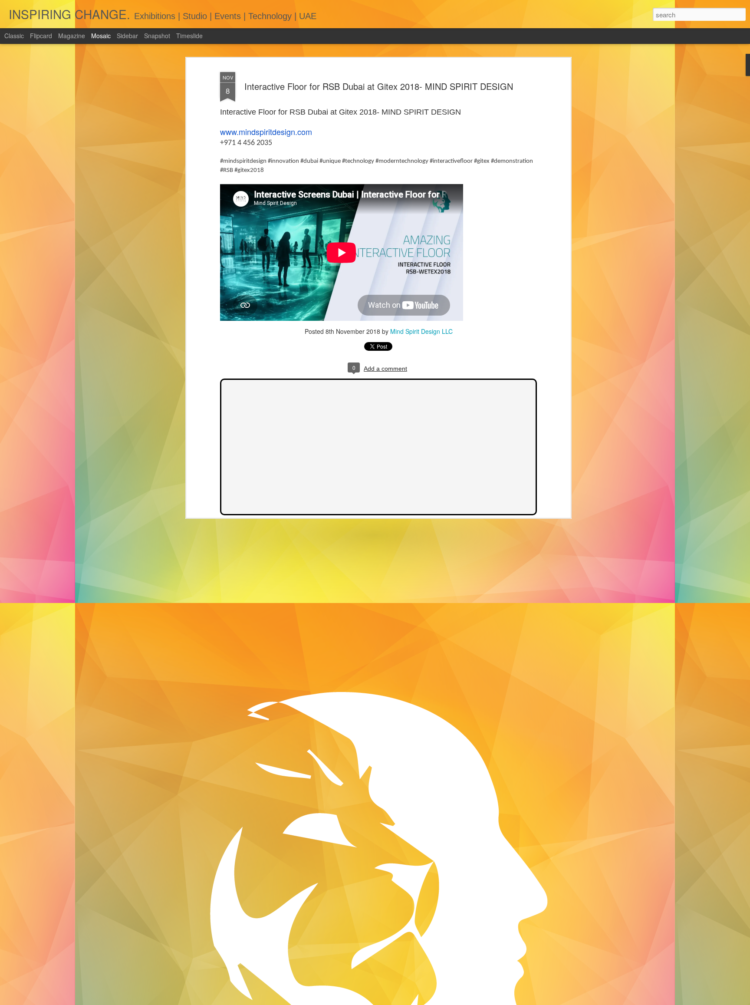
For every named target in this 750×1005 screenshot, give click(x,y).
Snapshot (157, 35)
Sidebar (127, 35)
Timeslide (189, 35)
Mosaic (101, 35)
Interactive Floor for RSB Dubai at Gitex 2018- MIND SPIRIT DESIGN (378, 86)
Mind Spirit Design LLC (421, 331)
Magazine (71, 35)
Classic (14, 35)
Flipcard (41, 35)
